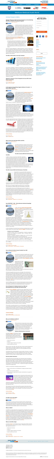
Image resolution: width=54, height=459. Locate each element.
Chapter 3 (11, 333)
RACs (14, 82)
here (12, 279)
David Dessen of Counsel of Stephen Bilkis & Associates (18, 456)
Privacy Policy (35, 441)
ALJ (10, 83)
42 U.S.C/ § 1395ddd (22, 229)
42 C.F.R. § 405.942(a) (13, 289)
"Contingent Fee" (14, 199)
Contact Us (44, 4)
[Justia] (43, 36)
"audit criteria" (10, 393)
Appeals (9, 82)
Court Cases (12, 245)
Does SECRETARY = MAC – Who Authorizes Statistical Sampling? (18, 203)
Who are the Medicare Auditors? (12, 319)
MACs (11, 82)
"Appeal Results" (10, 199)
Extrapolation (22, 246)
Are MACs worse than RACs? (11, 397)
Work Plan (16, 146)
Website (14, 4)
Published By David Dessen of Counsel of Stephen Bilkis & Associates (44, 2)
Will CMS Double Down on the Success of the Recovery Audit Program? (40, 63)
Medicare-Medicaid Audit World (11, 1)
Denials (13, 83)
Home (9, 4)
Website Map (39, 441)
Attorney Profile (28, 4)
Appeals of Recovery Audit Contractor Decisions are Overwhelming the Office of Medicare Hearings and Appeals (19, 20)
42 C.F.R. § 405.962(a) (28, 296)
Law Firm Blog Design (44, 456)
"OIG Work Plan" (20, 199)
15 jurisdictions (30, 413)
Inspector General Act (27, 92)
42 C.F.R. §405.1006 (28, 69)
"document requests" (10, 436)
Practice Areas (36, 4)
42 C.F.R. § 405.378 (26, 258)
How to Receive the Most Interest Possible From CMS (16, 250)
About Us (20, 4)
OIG (11, 135)
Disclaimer (31, 441)
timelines (21, 436)
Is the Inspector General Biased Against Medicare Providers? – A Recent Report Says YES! (19, 88)
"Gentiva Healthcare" (10, 246)
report (32, 98)
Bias (12, 136)
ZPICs (13, 392)
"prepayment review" (16, 436)
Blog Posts (46, 441)
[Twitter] (37, 36)
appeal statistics (26, 57)
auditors (14, 393)
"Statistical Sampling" (16, 246)
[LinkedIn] (40, 36)
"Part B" (9, 83)
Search (42, 53)
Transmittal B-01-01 (25, 221)
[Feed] (46, 36)
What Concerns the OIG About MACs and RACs (15, 140)
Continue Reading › (9, 80)
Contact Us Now (42, 31)
